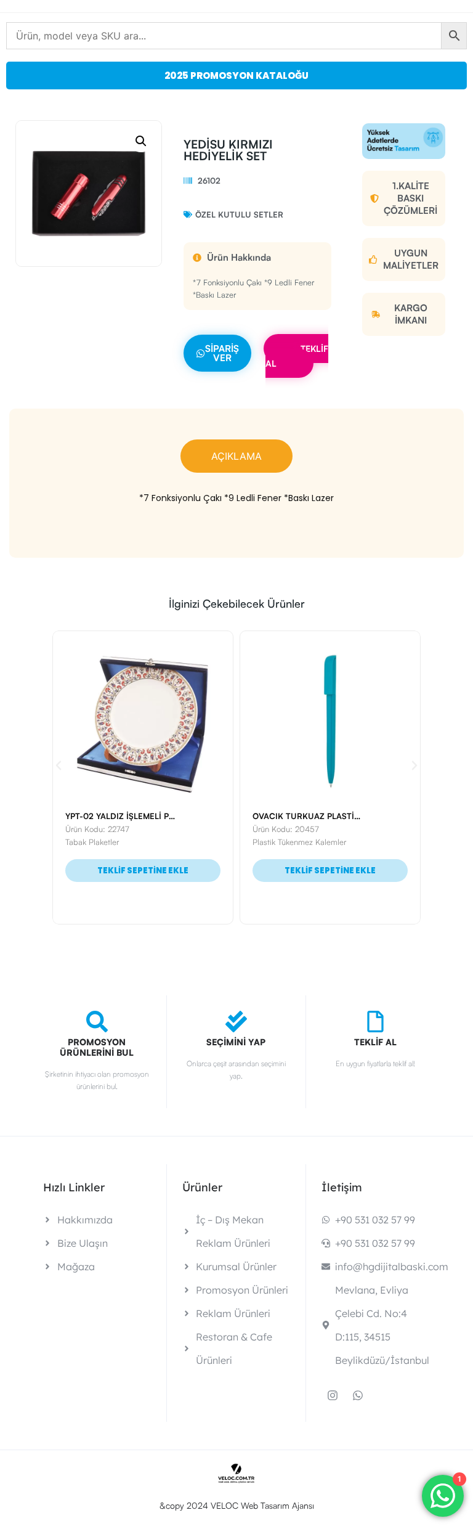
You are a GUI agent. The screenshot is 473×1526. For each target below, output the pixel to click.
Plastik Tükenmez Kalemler (121, 842)
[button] (141, 141)
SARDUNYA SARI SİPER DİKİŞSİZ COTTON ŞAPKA (357, 816)
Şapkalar (276, 842)
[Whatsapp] (358, 1395)
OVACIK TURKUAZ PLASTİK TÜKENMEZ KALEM (165, 816)
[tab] (236, 456)
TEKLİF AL (296, 356)
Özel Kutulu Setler (239, 214)
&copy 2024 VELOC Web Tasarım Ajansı (237, 1505)
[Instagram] (332, 1395)
